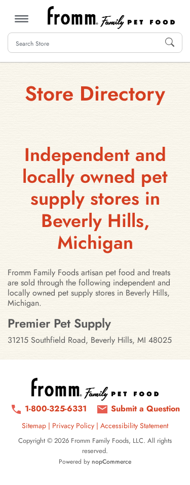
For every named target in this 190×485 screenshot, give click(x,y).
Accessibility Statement (134, 426)
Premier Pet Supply (59, 323)
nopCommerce (111, 461)
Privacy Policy (73, 426)
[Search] (169, 42)
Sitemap (34, 426)
